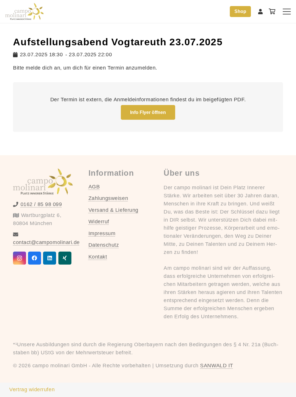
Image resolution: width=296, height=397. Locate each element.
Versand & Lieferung (113, 210)
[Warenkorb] (272, 11)
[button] (287, 12)
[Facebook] (34, 258)
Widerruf (98, 221)
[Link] (260, 11)
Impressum (102, 233)
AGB (94, 187)
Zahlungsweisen (108, 198)
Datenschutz (103, 245)
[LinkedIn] (49, 258)
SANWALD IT (216, 365)
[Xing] (64, 258)
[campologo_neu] (24, 11)
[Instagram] (19, 258)
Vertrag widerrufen (32, 389)
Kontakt (97, 257)
